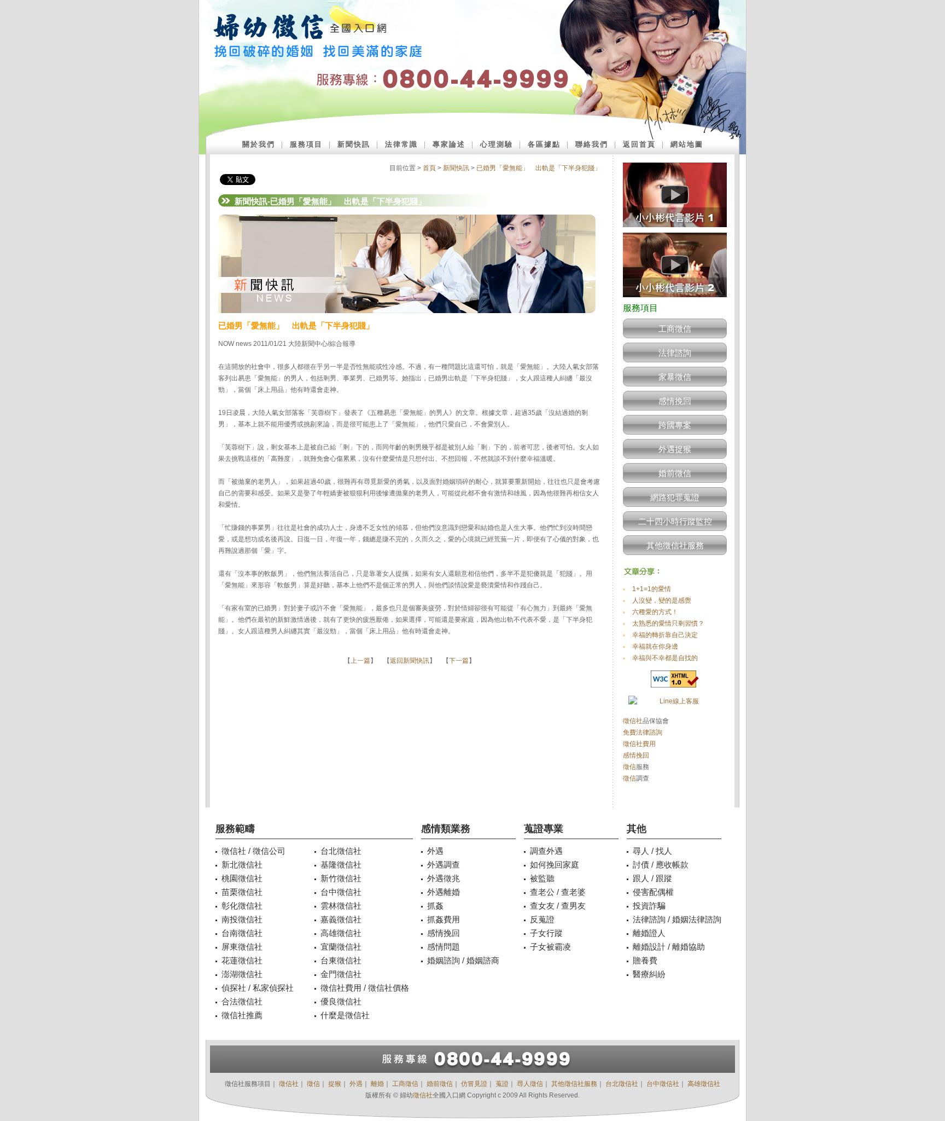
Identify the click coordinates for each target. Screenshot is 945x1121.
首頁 (429, 168)
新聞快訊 (353, 144)
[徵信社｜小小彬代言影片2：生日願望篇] (675, 300)
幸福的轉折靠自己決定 (665, 635)
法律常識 (401, 144)
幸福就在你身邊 (655, 646)
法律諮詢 (674, 352)
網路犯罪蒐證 (674, 497)
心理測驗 (496, 144)
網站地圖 (686, 144)
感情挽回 (674, 401)
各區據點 (544, 144)
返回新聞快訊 (409, 660)
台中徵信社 (662, 1084)
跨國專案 (674, 425)
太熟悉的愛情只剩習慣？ (668, 623)
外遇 (356, 1084)
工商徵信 (674, 328)
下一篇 (459, 660)
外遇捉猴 (674, 449)
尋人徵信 (530, 1084)
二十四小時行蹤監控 (675, 521)
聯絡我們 (591, 144)
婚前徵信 (674, 473)
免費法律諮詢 (642, 732)
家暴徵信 (674, 377)
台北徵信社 (621, 1084)
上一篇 (360, 660)
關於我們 (258, 144)
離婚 (377, 1084)
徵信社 (633, 721)
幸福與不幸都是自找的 (665, 658)
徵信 (629, 767)
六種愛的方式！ (655, 612)
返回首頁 (639, 144)
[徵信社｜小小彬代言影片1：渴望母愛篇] (675, 230)
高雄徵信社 (703, 1084)
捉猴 (334, 1084)
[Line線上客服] (675, 701)
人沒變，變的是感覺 (661, 600)
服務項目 (306, 144)
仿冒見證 (474, 1084)
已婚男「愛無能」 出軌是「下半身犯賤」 (538, 168)
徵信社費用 (639, 744)
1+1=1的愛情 (651, 589)
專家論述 (449, 144)
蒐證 (502, 1084)
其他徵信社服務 (675, 545)
